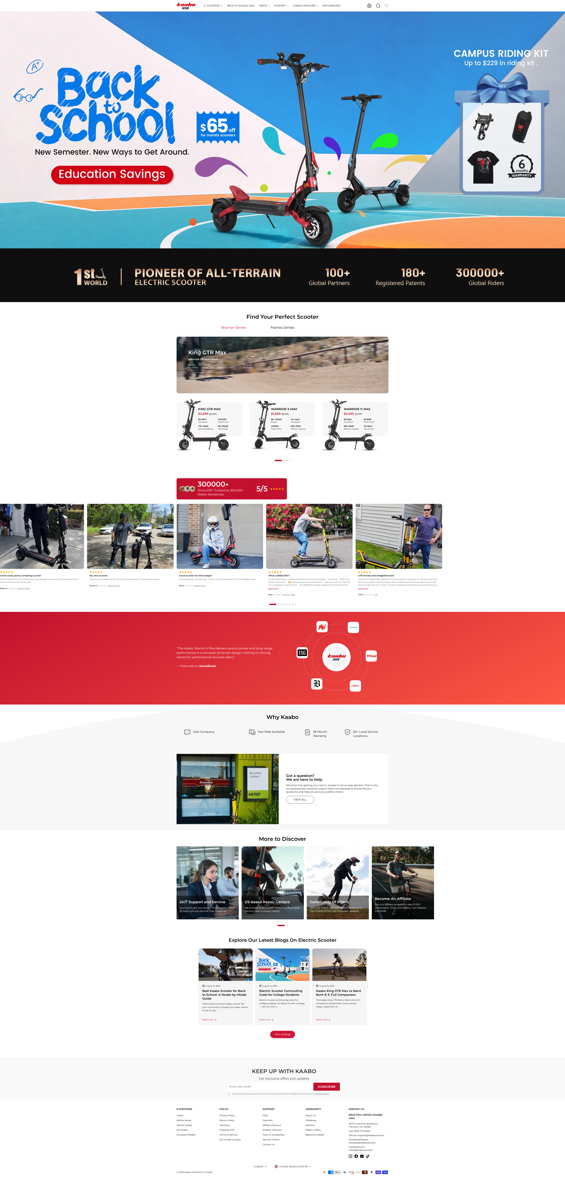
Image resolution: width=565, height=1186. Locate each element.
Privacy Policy (323, 1094)
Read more (208, 1019)
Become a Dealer (315, 1134)
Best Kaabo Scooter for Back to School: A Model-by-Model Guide (224, 994)
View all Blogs (283, 1034)
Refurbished (332, 5)
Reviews (310, 1125)
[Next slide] (367, 986)
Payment (268, 1120)
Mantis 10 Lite (472, 585)
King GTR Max (209, 409)
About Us (311, 1115)
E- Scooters (212, 5)
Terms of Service (228, 1134)
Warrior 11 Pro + (292, 594)
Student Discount (272, 1129)
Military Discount (272, 1125)
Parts (263, 5)
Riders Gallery (313, 1129)
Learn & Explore (304, 5)
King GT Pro (110, 594)
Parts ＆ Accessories (273, 1134)
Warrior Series (184, 1125)
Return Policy (227, 1120)
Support (280, 5)
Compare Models (186, 1134)
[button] (278, 460)
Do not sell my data (230, 1139)
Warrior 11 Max (357, 409)
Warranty (225, 1125)
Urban (180, 1115)
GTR (18, 594)
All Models (182, 1129)
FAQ (265, 1115)
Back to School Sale (241, 5)
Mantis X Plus (558, 585)
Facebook (311, 1120)
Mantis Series (184, 1120)
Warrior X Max (284, 409)
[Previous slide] (197, 986)
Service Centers (271, 1139)
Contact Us (269, 1144)
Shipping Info (227, 1129)
